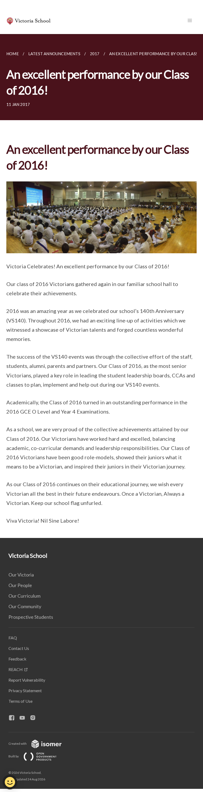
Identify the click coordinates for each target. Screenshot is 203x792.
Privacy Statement (25, 690)
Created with (17, 744)
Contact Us (18, 648)
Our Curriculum (24, 596)
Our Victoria (21, 575)
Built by (13, 756)
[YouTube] (24, 718)
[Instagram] (35, 718)
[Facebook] (13, 718)
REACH (15, 669)
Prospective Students (30, 617)
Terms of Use (20, 701)
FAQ (12, 637)
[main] (101, 286)
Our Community (24, 606)
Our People (20, 585)
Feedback (17, 658)
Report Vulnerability (26, 679)
